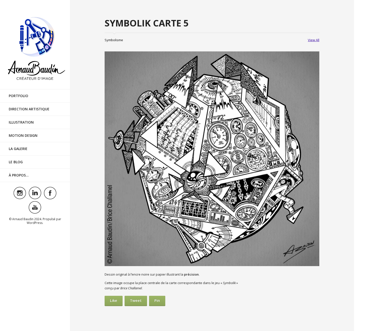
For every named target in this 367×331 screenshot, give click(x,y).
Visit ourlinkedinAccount (34, 192)
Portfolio (18, 95)
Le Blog (16, 162)
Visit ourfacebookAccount (50, 192)
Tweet (136, 300)
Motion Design (23, 135)
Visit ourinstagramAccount (19, 192)
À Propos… (19, 175)
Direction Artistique (29, 109)
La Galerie (18, 148)
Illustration (21, 122)
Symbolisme (114, 40)
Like (113, 300)
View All (313, 40)
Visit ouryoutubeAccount (34, 207)
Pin (157, 300)
